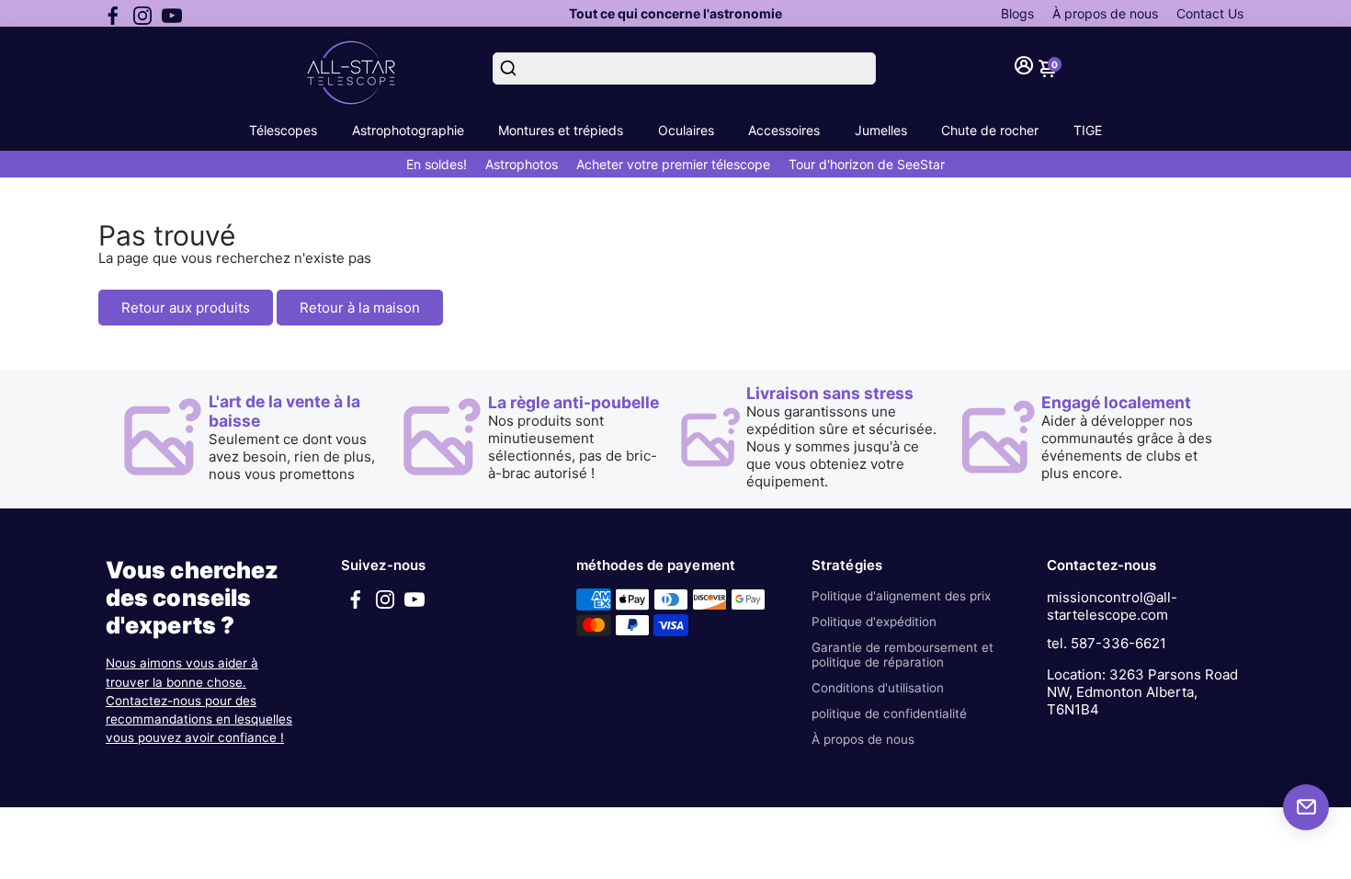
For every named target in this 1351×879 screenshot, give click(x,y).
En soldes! (436, 164)
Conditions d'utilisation (878, 687)
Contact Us (1209, 13)
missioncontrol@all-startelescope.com (1112, 605)
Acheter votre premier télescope (673, 164)
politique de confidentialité (889, 713)
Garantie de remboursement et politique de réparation (902, 654)
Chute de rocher (990, 130)
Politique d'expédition (874, 621)
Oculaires (686, 130)
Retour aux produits (185, 307)
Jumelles (881, 130)
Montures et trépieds (560, 130)
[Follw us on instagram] (142, 14)
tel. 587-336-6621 (1106, 643)
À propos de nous (1105, 13)
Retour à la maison (360, 307)
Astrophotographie (408, 130)
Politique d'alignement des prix (901, 595)
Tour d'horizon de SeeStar (867, 164)
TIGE (1087, 130)
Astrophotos (521, 164)
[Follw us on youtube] (172, 14)
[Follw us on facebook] (113, 14)
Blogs (1017, 13)
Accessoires (784, 130)
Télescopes (283, 130)
